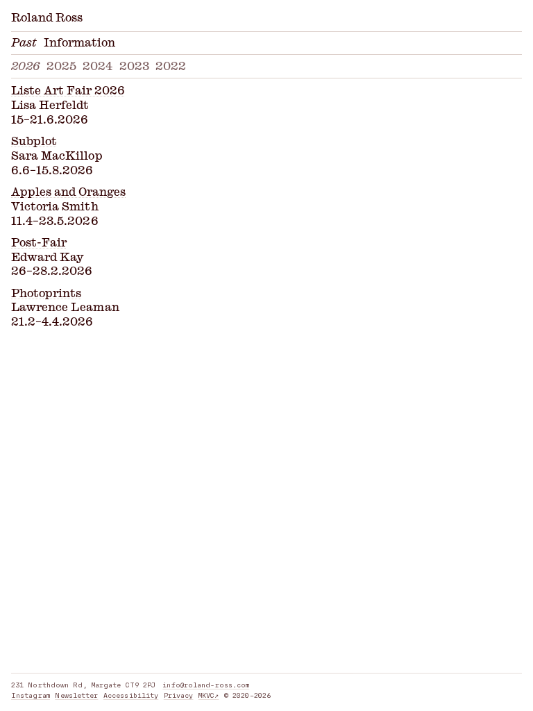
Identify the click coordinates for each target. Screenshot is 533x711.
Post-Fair (39, 243)
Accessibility (130, 695)
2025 (61, 66)
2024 (97, 66)
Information (79, 43)
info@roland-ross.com (205, 684)
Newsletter (76, 695)
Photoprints (46, 293)
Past (24, 43)
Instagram (30, 695)
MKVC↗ (208, 695)
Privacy (179, 695)
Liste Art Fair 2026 (68, 91)
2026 (25, 66)
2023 (134, 66)
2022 (170, 66)
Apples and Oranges (68, 192)
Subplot (34, 141)
